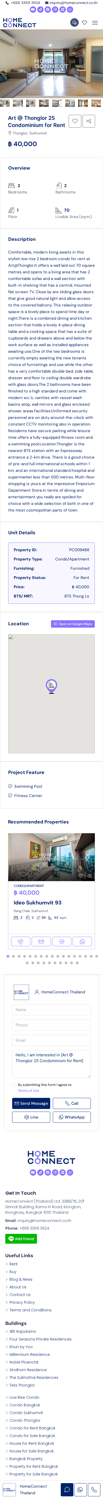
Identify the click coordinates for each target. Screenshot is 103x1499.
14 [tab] (80, 956)
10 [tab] (57, 956)
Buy (13, 1271)
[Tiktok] (40, 9)
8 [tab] (46, 956)
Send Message (34, 1103)
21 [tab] (43, 963)
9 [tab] (52, 956)
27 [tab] (77, 963)
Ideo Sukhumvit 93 (38, 902)
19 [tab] (32, 963)
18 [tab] (27, 963)
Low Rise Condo (24, 1397)
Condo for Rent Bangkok (32, 1428)
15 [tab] (85, 956)
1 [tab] (8, 956)
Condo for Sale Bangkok (32, 1435)
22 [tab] (49, 963)
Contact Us (20, 1294)
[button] (51, 686)
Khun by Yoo (21, 1346)
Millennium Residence (30, 1354)
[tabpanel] (51, 891)
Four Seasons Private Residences (41, 1339)
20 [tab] (38, 963)
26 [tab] (71, 963)
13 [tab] (74, 956)
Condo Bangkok (25, 1405)
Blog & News (21, 1279)
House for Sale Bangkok (32, 1451)
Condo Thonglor (25, 1420)
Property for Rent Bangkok (34, 1466)
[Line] (62, 9)
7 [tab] (41, 956)
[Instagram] (55, 9)
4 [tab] (24, 956)
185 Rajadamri (23, 1331)
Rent (14, 1264)
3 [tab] (19, 956)
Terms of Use (28, 1090)
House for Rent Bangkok (32, 1443)
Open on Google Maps (75, 624)
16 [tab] (91, 956)
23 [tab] (55, 963)
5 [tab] (30, 956)
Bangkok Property (26, 1458)
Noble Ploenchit (24, 1362)
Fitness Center (28, 795)
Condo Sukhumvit (26, 1412)
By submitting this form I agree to (45, 1088)
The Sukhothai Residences (34, 1377)
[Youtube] (33, 9)
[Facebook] (48, 9)
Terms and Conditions (31, 1310)
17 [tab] (96, 956)
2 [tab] (13, 956)
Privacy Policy (22, 1302)
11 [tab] (63, 956)
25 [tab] (66, 963)
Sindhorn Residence (28, 1370)
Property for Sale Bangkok (34, 1474)
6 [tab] (35, 956)
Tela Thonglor (22, 1385)
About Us (18, 1287)
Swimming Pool (28, 786)
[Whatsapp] (70, 9)
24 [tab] (60, 963)
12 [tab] (69, 956)
